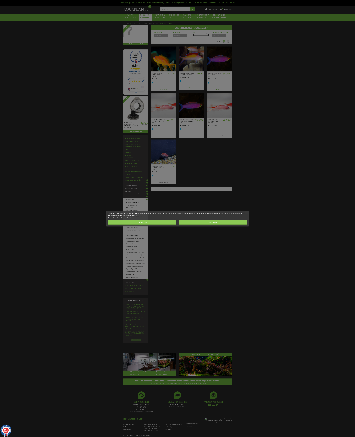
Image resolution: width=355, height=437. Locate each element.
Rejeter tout (142, 222)
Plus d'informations (114, 218)
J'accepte (213, 222)
